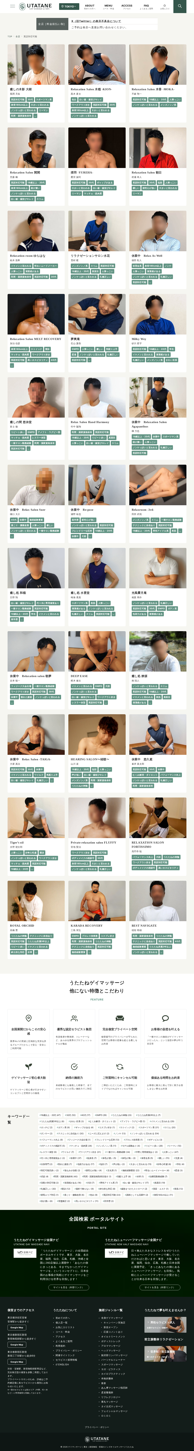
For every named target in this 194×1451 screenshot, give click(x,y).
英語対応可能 (111, 1195)
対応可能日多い (50, 1170)
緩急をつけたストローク (134, 1188)
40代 (85, 1115)
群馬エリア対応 (50, 1195)
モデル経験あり (131, 1145)
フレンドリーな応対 (107, 1139)
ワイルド (68, 1152)
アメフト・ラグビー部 (133, 1121)
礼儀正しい (48, 1188)
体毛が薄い (128, 1158)
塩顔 (103, 1164)
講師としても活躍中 (137, 1195)
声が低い (119, 1164)
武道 (44, 1176)
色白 (93, 1195)
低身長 (92, 1158)
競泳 (66, 1188)
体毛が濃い (109, 1158)
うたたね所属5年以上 (52, 1121)
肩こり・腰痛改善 (74, 1195)
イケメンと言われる (162, 1121)
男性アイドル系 (109, 1182)
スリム (170, 1127)
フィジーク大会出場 (79, 1139)
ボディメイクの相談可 (53, 1145)
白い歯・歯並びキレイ (136, 1182)
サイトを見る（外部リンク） (68, 1287)
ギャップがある (85, 1127)
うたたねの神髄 (121, 1115)
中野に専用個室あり (147, 1152)
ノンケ (120, 1133)
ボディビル (155, 1139)
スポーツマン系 (149, 1127)
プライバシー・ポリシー (97, 1427)
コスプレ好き (107, 1127)
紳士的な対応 (107, 1188)
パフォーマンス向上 (52, 1139)
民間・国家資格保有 (65, 1176)
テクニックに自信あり (71, 1133)
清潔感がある (72, 1182)
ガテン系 (64, 1127)
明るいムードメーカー (157, 1170)
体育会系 (147, 1158)
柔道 (178, 1170)
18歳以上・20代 (51, 1115)
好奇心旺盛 (164, 1164)
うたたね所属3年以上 (149, 1115)
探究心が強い (94, 1170)
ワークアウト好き (90, 1152)
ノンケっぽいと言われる (145, 1133)
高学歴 (109, 1201)
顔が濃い (47, 1201)
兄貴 (179, 1158)
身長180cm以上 (163, 1195)
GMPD (101, 1115)
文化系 (112, 1170)
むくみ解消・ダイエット (103, 1121)
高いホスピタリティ (87, 1201)
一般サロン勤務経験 (118, 1152)
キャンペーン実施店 (114, 1322)
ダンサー (46, 1133)
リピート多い (154, 1145)
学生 (180, 1164)
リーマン (175, 1145)
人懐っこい (170, 1152)
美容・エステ (161, 1188)
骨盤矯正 (64, 1201)
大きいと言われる (140, 1164)
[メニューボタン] (12, 6)
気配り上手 (124, 1176)
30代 (71, 1115)
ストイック (127, 1127)
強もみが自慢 (72, 1170)
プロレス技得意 (134, 1139)
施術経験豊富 (131, 1170)
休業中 (76, 1158)
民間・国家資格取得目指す (97, 1176)
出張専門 (46, 1164)
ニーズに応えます (99, 1133)
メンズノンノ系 (107, 1145)
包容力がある (86, 1164)
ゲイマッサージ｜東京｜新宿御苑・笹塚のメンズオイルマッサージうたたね (101, 1447)
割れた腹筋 (65, 1164)
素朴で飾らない (85, 1188)
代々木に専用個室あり (53, 1158)
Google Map (16, 1327)
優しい (164, 1158)
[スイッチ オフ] (179, 6)
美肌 (178, 1188)
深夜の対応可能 (50, 1182)
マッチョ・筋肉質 (81, 1145)
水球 (140, 1176)
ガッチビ (46, 1127)
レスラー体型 (49, 1152)
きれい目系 (77, 1121)
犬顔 (90, 1182)
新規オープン (111, 1327)
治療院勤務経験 (158, 1176)
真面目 (159, 1182)
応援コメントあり (113, 1331)
